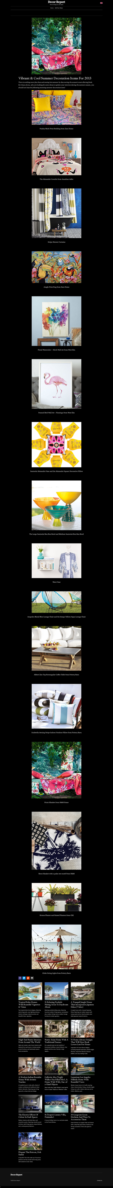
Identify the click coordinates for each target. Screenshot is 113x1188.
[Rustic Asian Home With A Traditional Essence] (56, 1029)
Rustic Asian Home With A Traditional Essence (56, 1040)
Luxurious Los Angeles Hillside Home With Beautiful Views (80, 1079)
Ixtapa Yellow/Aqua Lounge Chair (73, 617)
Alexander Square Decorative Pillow (69, 471)
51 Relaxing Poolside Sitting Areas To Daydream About (56, 1004)
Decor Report (56, 2)
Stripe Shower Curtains (56, 242)
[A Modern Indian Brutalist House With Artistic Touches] (30, 1066)
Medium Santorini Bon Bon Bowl (71, 534)
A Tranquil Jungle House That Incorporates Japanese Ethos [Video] (82, 1004)
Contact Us (99, 1180)
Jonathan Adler (67, 179)
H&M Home (64, 802)
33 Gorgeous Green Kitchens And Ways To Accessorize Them (80, 1117)
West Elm (71, 350)
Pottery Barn (74, 675)
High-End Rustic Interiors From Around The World (29, 1040)
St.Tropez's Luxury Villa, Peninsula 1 (55, 1115)
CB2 (72, 915)
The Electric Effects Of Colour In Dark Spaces (28, 1115)
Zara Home (69, 129)
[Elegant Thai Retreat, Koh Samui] (30, 1141)
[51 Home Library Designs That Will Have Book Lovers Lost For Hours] (83, 1029)
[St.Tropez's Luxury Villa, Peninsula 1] (56, 1104)
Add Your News (59, 8)
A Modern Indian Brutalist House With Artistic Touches (29, 1079)
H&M (72, 874)
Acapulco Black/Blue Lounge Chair (40, 617)
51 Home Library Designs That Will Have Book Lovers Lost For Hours (81, 1042)
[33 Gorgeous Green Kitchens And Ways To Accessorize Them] (83, 1104)
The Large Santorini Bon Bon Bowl (42, 534)
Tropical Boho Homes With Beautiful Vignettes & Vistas (29, 1004)
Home (52, 8)
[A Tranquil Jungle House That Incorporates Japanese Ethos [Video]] (83, 991)
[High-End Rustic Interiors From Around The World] (30, 1029)
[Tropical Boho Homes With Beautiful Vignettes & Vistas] (30, 991)
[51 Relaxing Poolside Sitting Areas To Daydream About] (56, 991)
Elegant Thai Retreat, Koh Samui (29, 1153)
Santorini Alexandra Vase (39, 471)
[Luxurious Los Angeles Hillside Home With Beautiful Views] (83, 1066)
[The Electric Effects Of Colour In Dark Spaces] (30, 1104)
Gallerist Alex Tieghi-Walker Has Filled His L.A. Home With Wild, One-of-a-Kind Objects (56, 1081)
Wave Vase (56, 582)
